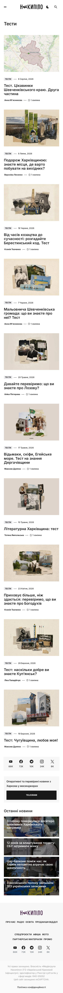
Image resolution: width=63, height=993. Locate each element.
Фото (45, 934)
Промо (48, 939)
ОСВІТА (30, 922)
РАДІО (20, 922)
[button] (5, 7)
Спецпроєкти (23, 934)
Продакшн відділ (46, 922)
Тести (8, 79)
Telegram (31, 795)
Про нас (11, 922)
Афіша (37, 934)
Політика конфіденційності (31, 987)
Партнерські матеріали (27, 939)
